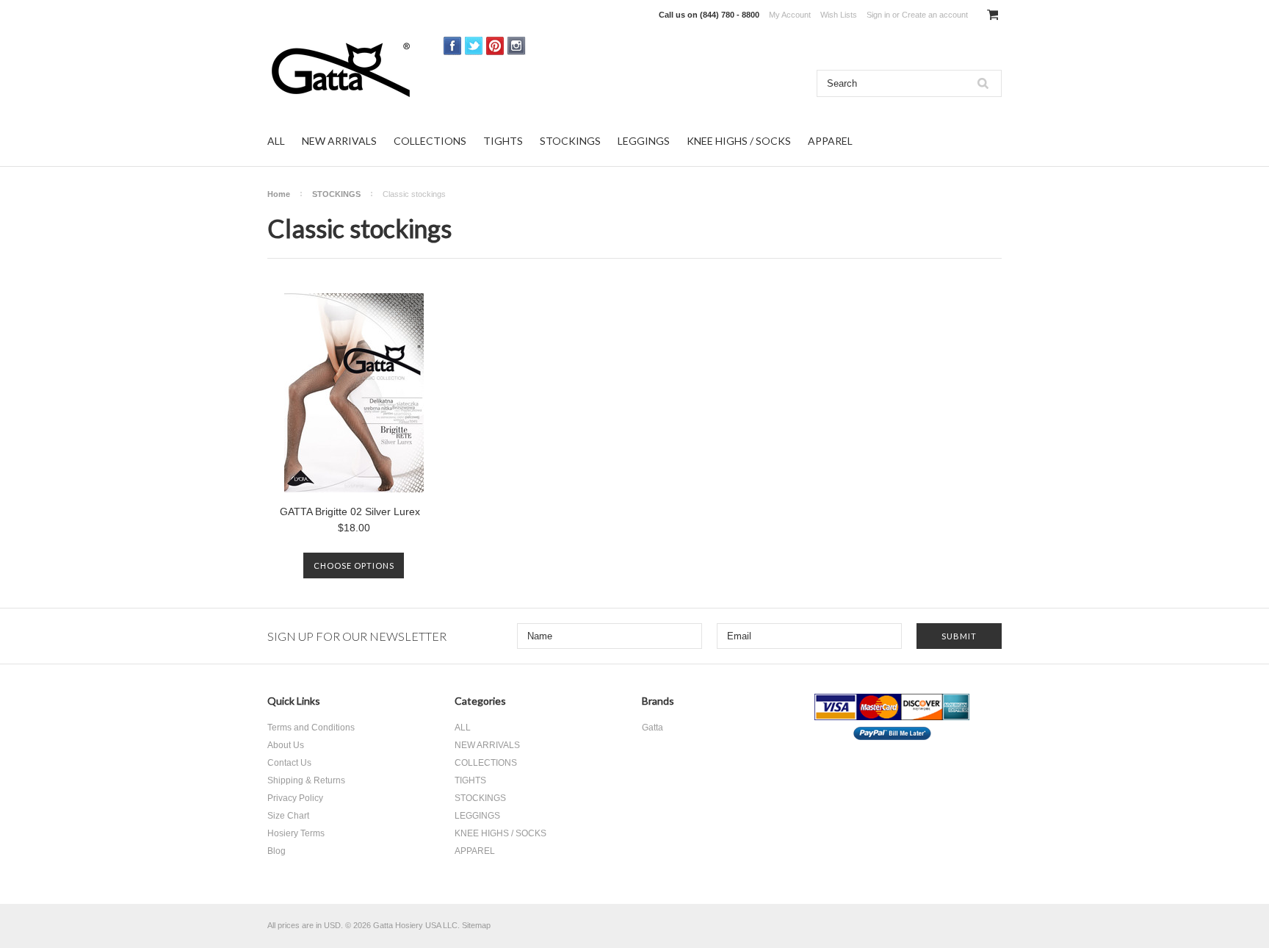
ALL (276, 140)
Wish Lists (838, 14)
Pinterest (495, 46)
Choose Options (354, 565)
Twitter (474, 46)
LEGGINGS (644, 140)
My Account (790, 14)
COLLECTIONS (430, 140)
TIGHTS (503, 140)
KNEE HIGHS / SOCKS (739, 140)
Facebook (453, 46)
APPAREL (830, 140)
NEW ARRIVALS (339, 140)
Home (278, 194)
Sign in (878, 14)
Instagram (516, 46)
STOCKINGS (570, 140)
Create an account (935, 14)
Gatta (652, 727)
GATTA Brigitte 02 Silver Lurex (350, 511)
